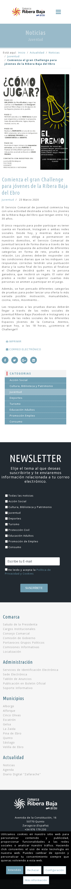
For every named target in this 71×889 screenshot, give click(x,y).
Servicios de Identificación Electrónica (30, 670)
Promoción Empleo (22, 415)
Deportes (16, 398)
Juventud (8, 199)
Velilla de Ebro (13, 747)
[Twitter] (14, 360)
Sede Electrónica (15, 674)
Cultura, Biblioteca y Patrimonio (31, 386)
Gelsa (7, 724)
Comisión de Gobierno (19, 638)
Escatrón (9, 720)
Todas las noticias (21, 495)
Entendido (14, 870)
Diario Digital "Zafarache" (22, 774)
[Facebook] (5, 360)
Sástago (9, 742)
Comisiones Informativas (21, 647)
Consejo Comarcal (16, 633)
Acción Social (19, 380)
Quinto (8, 738)
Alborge (8, 706)
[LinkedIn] (33, 360)
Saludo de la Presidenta (20, 624)
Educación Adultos (22, 409)
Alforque (9, 711)
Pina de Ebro (12, 733)
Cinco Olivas (12, 715)
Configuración (55, 870)
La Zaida (9, 729)
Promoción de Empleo (23, 541)
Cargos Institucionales (19, 629)
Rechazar (33, 870)
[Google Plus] (24, 360)
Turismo (15, 404)
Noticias (9, 765)
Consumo (16, 421)
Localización (12, 651)
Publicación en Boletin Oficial (24, 683)
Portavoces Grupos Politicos (24, 642)
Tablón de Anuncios (17, 679)
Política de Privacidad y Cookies (28, 571)
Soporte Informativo (18, 688)
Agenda (8, 770)
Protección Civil (19, 530)
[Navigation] (58, 12)
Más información (36, 880)
